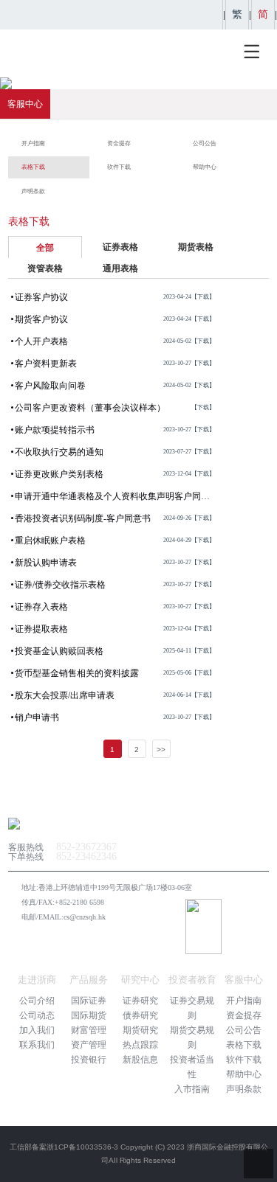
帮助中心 (243, 1074)
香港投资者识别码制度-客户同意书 (115, 518)
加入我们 (37, 1030)
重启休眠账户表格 (115, 540)
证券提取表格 (115, 629)
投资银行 (88, 1059)
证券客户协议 (115, 297)
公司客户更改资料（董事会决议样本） (115, 411)
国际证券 (88, 1000)
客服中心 (25, 104)
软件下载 (243, 1059)
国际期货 (88, 1015)
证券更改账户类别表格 (115, 474)
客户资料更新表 (115, 363)
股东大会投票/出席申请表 (115, 695)
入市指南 (192, 1089)
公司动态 (37, 1015)
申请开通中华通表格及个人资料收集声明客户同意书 (115, 499)
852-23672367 (86, 846)
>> (161, 749)
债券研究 (140, 1015)
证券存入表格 (115, 607)
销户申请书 (115, 717)
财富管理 (88, 1030)
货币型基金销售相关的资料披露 (115, 673)
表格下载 (243, 1045)
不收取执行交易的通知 (115, 452)
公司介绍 (37, 1000)
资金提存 (243, 1015)
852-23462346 (86, 856)
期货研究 (140, 1030)
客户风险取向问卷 (115, 385)
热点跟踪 (140, 1045)
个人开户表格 (115, 341)
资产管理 (88, 1045)
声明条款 (243, 1089)
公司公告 (243, 1030)
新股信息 (140, 1059)
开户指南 (243, 1000)
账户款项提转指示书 (115, 430)
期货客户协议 (115, 319)
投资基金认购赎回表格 (115, 651)
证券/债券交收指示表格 (115, 585)
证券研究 (140, 1000)
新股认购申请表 (115, 562)
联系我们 (37, 1045)
